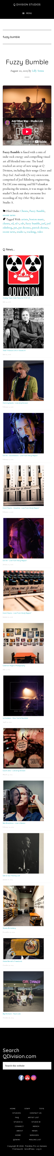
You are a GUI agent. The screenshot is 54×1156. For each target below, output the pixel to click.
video (40, 232)
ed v (17, 223)
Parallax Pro (30, 1146)
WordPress (29, 1149)
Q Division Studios (27, 4)
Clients (24, 211)
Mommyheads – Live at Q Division (15, 403)
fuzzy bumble (33, 223)
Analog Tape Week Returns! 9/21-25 (16, 298)
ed (12, 223)
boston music (36, 219)
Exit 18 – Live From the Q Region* (15, 560)
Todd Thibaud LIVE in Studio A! (14, 350)
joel (43, 223)
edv (22, 223)
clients (6, 223)
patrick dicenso (40, 227)
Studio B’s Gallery (9, 928)
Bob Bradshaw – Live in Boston (14, 823)
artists (24, 219)
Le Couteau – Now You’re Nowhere (15, 718)
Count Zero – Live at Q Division (14, 771)
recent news (9, 215)
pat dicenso (24, 227)
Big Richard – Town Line (11, 1014)
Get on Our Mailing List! (11, 876)
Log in (39, 1149)
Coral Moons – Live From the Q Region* (17, 613)
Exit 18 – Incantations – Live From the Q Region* (20, 455)
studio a (21, 232)
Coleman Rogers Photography (14, 665)
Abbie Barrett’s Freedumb (12, 961)
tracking (31, 232)
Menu (29, 13)
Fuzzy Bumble (27, 62)
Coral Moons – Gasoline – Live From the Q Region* (21, 508)
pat (15, 227)
